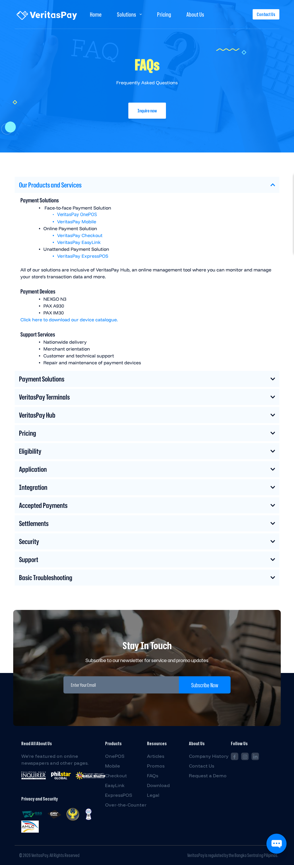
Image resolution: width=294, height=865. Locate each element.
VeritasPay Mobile (76, 221)
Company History (209, 756)
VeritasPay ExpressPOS (82, 256)
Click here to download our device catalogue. (69, 319)
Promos (156, 766)
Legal (153, 795)
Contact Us (266, 14)
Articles (155, 756)
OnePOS (114, 756)
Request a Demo (208, 775)
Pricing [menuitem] (164, 14)
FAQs (152, 775)
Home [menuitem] (96, 14)
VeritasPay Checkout (79, 235)
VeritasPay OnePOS (77, 214)
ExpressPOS (118, 795)
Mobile (112, 766)
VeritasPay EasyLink (79, 242)
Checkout (116, 775)
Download (158, 785)
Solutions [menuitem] (126, 14)
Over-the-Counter (125, 805)
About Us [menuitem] (195, 14)
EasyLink (115, 785)
